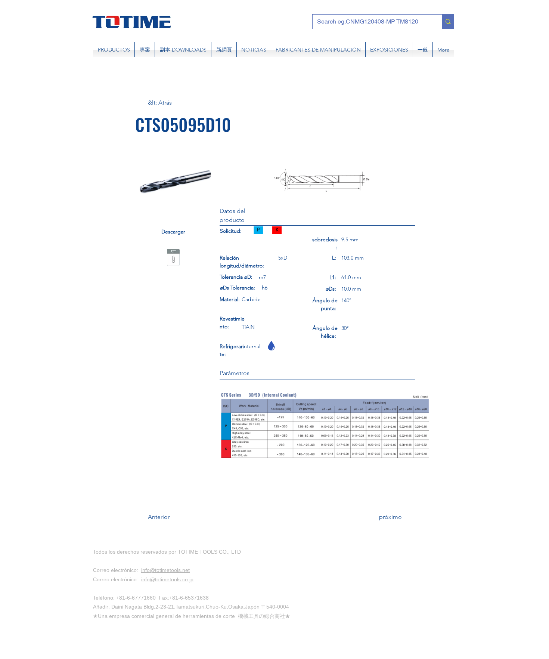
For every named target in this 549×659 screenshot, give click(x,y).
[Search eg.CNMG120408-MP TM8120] (448, 22)
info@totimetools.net (165, 570)
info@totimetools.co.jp (167, 579)
